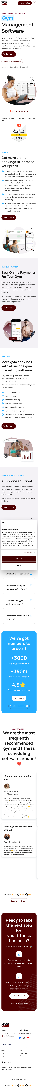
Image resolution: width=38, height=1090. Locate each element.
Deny (19, 565)
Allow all (19, 559)
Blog (2, 1053)
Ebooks (22, 1050)
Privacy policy (24, 1053)
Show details (28, 553)
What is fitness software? (17, 574)
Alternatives (23, 1048)
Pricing (3, 1048)
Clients (3, 1050)
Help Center (5, 1056)
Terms (21, 1056)
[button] (19, 574)
